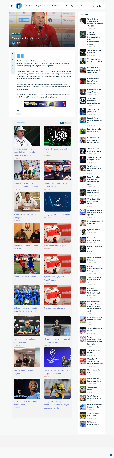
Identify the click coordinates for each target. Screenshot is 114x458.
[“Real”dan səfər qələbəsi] (83, 389)
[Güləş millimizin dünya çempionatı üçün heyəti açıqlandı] (83, 212)
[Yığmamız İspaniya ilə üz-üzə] (83, 330)
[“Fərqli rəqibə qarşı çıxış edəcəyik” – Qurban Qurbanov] (27, 170)
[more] (13, 72)
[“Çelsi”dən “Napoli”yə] (83, 232)
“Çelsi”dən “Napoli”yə (94, 230)
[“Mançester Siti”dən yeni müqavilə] (83, 111)
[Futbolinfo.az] (18, 5)
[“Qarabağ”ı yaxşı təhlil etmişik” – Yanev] (83, 92)
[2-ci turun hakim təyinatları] (57, 295)
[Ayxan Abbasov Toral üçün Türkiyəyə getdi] (27, 326)
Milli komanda (16, 33)
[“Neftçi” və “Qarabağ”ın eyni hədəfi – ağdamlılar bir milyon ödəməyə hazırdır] (57, 389)
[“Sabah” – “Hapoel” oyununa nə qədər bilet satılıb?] (57, 357)
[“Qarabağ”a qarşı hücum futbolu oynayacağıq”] (83, 81)
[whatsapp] (12, 68)
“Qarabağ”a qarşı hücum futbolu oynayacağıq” (93, 81)
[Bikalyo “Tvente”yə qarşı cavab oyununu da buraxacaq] (57, 326)
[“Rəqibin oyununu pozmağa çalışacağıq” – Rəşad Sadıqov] (83, 70)
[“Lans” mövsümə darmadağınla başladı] (83, 398)
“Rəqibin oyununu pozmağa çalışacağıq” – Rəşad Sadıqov (94, 70)
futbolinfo (19, 42)
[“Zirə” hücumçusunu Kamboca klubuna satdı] (27, 389)
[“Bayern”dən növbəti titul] (83, 372)
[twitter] (12, 56)
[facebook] (12, 53)
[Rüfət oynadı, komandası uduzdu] (83, 424)
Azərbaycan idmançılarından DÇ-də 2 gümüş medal (95, 268)
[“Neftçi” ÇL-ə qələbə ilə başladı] (57, 202)
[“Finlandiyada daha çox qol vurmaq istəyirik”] (57, 170)
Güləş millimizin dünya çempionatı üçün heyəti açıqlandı (95, 212)
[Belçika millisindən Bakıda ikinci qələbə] (83, 240)
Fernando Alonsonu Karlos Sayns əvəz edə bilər (94, 120)
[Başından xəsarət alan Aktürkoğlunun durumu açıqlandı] (83, 249)
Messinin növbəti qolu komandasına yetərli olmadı (94, 320)
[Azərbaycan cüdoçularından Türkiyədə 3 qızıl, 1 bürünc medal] (83, 290)
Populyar (67, 122)
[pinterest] (12, 59)
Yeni (62, 122)
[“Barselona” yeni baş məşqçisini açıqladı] (83, 159)
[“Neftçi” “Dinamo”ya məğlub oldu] (57, 136)
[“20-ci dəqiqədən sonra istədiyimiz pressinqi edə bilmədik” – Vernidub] (27, 136)
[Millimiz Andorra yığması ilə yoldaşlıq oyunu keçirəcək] (27, 295)
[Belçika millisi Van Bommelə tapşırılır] (83, 192)
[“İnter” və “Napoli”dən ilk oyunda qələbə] (83, 407)
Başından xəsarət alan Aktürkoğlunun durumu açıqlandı (95, 249)
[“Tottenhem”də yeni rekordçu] (83, 352)
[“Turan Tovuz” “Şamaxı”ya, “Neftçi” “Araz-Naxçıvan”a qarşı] (83, 361)
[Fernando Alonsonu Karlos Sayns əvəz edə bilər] (83, 120)
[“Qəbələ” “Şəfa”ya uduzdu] (27, 264)
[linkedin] (12, 65)
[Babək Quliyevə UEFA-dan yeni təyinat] (83, 131)
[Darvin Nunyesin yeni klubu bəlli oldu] (83, 260)
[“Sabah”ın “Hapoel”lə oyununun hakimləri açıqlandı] (83, 279)
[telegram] (12, 62)
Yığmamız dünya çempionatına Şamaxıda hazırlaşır (93, 101)
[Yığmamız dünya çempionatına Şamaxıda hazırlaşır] (83, 100)
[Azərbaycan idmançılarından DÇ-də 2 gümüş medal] (83, 268)
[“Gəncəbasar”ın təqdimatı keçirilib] (27, 357)
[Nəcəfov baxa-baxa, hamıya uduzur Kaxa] (27, 233)
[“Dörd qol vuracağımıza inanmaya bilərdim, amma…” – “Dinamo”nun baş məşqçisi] (83, 34)
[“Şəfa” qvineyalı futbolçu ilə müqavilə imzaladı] (83, 168)
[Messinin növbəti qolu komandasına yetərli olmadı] (83, 319)
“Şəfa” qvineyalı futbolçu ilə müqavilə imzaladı (94, 168)
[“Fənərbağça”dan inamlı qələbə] (83, 415)
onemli (19, 114)
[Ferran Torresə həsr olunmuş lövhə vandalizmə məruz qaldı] (83, 179)
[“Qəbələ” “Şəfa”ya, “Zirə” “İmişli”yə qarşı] (57, 264)
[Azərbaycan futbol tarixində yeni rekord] (83, 151)
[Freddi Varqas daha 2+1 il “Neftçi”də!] (27, 202)
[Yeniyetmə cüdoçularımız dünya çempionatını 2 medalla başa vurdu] (83, 339)
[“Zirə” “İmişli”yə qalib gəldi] (57, 233)
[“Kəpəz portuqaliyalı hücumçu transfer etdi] (83, 61)
